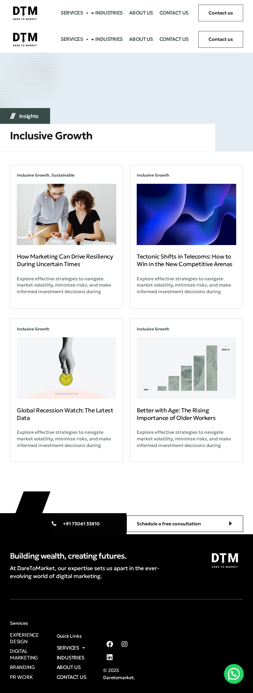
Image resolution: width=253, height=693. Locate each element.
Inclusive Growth (33, 175)
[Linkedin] (109, 657)
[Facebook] (109, 644)
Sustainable (62, 175)
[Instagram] (124, 644)
